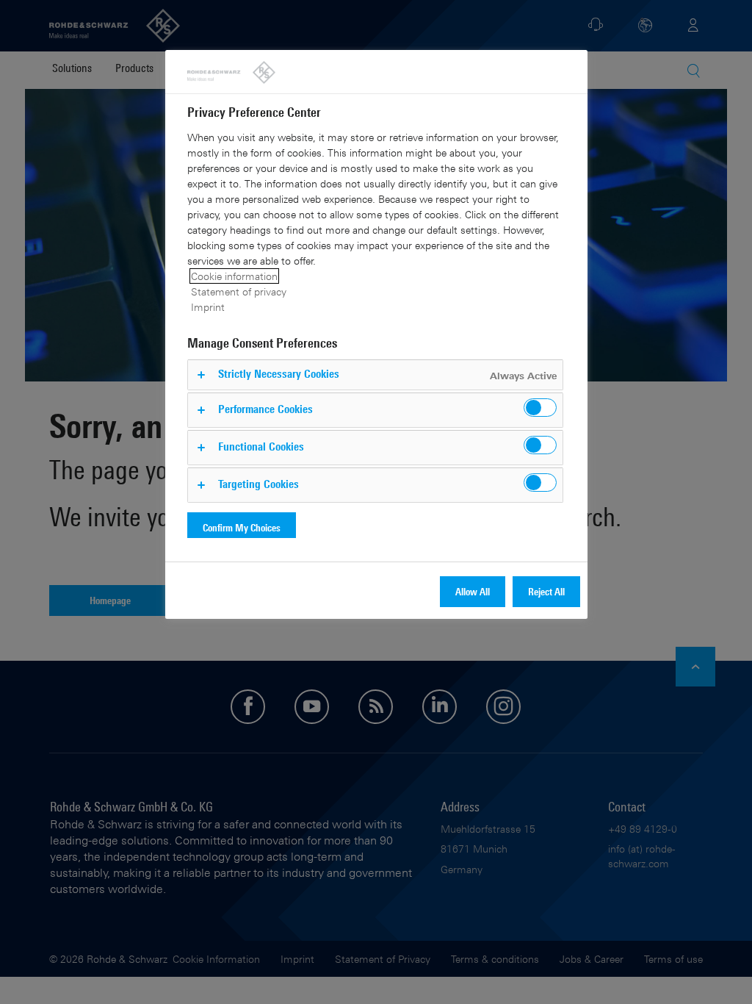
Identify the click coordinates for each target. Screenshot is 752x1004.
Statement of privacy (238, 291)
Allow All (472, 591)
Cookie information (234, 276)
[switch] (540, 407)
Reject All (546, 591)
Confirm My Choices (242, 527)
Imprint (208, 307)
